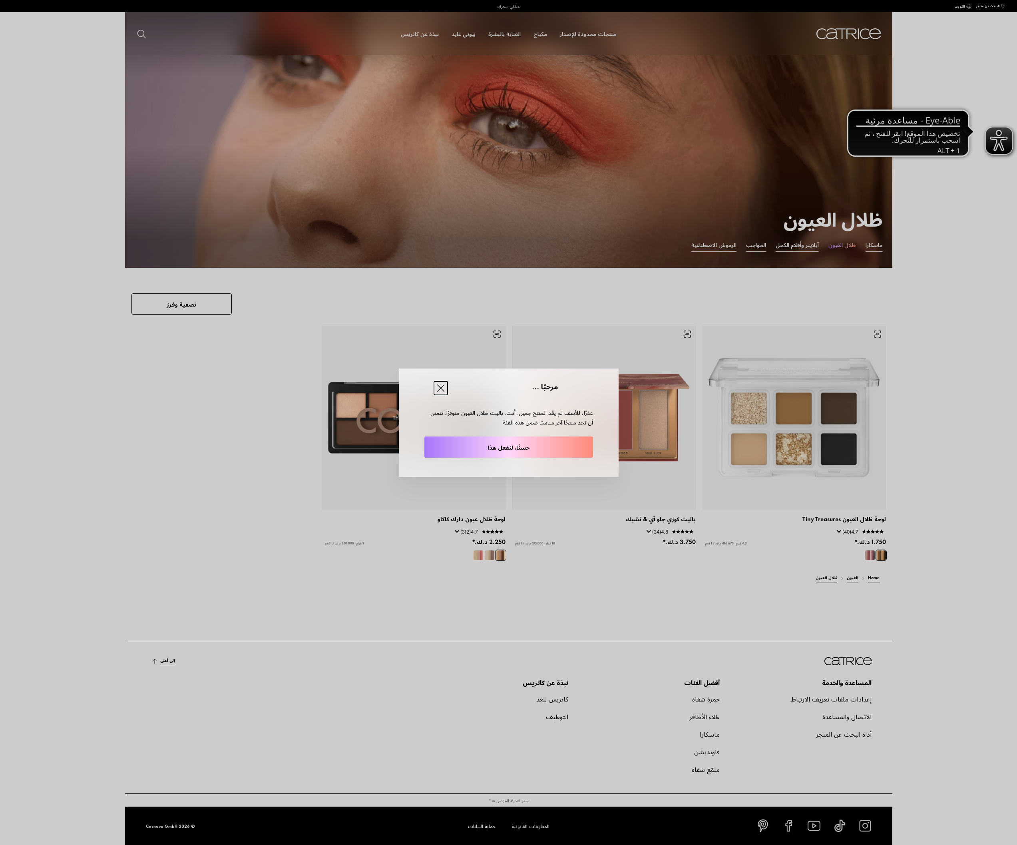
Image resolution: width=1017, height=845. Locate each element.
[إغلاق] (441, 388)
